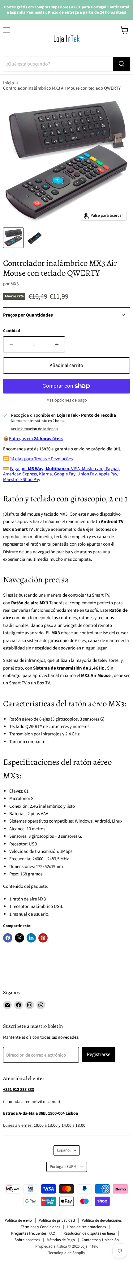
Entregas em (36, 439)
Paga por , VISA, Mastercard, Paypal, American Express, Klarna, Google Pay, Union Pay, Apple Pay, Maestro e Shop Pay (61, 474)
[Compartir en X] (19, 938)
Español (64, 1150)
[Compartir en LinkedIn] (31, 938)
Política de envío (18, 1220)
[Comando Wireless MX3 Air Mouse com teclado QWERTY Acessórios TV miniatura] (13, 238)
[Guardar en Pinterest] (43, 938)
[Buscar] (121, 64)
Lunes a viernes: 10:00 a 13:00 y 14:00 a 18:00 (44, 1125)
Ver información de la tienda (34, 429)
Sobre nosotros (27, 1240)
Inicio (8, 83)
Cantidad (11, 331)
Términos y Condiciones (40, 1227)
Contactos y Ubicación (100, 1240)
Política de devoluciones (102, 1220)
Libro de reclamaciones (86, 1227)
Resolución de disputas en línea (89, 1233)
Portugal (64, 1166)
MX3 (15, 284)
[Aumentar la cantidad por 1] (57, 344)
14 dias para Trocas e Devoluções (41, 459)
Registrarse (98, 1054)
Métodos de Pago (61, 1240)
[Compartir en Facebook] (7, 938)
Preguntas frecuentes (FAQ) (34, 1233)
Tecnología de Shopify (66, 1253)
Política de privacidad (57, 1220)
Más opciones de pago (66, 400)
